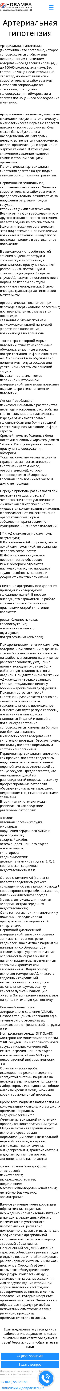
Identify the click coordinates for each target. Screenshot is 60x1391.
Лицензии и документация (23, 1388)
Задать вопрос (30, 1364)
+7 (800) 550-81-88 (30, 1356)
